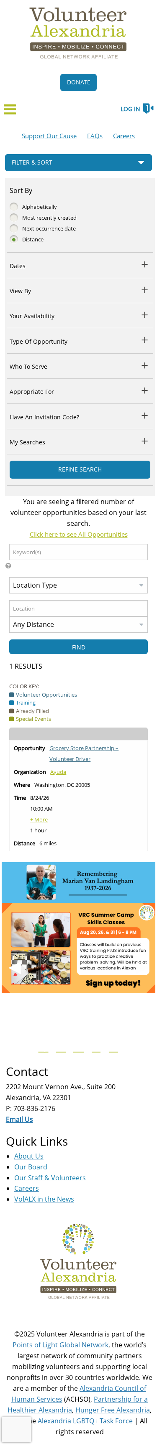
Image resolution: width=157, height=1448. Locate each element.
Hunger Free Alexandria (112, 1410)
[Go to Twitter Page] (60, 1047)
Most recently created (49, 217)
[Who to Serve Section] (145, 365)
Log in (130, 109)
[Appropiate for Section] (145, 390)
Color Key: (24, 686)
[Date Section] (145, 264)
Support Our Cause (49, 136)
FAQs (95, 136)
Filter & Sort (32, 162)
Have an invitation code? (44, 417)
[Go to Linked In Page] (112, 1047)
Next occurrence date (49, 228)
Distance (33, 239)
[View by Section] (145, 289)
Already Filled (32, 711)
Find (78, 647)
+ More (39, 819)
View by (20, 291)
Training (26, 702)
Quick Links (37, 1141)
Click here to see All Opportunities (79, 534)
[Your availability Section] (145, 314)
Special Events (33, 719)
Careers (124, 136)
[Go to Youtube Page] (77, 1047)
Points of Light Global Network (60, 1344)
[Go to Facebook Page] (42, 1047)
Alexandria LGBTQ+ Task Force (85, 1420)
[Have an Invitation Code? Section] (145, 415)
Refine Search (80, 469)
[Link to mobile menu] (10, 111)
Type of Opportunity (38, 341)
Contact (27, 1071)
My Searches (27, 442)
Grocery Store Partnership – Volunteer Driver (83, 753)
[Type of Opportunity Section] (145, 340)
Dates (18, 266)
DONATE (78, 82)
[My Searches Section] (145, 441)
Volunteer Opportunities (46, 694)
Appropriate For (32, 392)
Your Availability (32, 316)
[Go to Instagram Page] (95, 1047)
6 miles (48, 843)
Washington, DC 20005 (62, 785)
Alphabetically (39, 206)
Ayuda (58, 772)
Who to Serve (28, 366)
